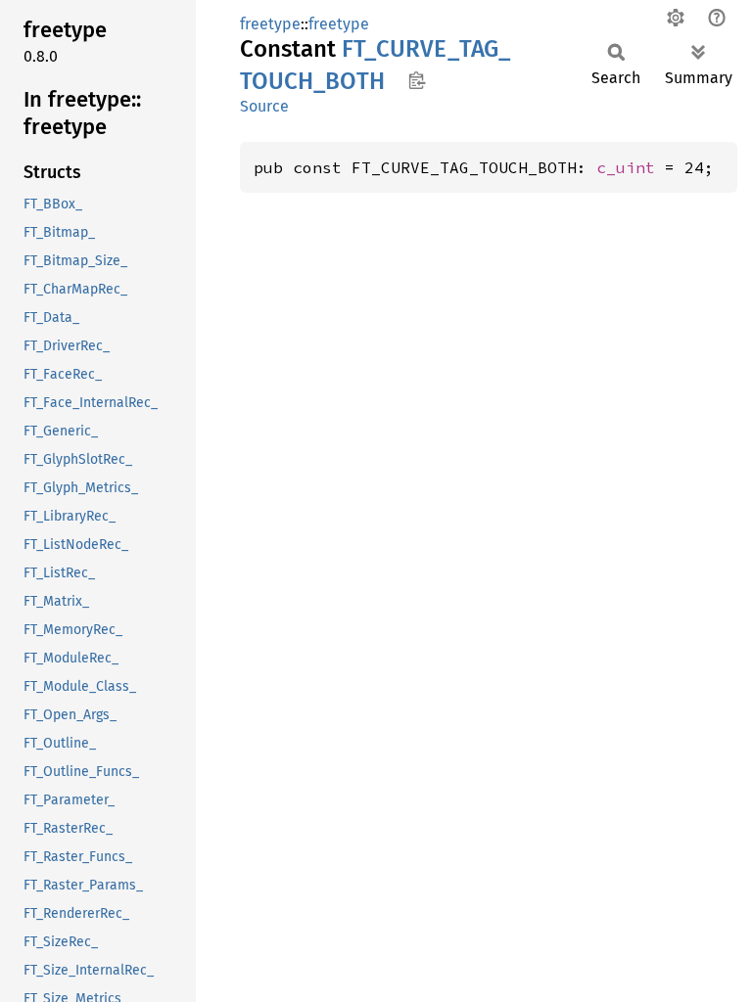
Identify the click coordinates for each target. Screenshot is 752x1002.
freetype (270, 24)
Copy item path (416, 80)
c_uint (625, 167)
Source (264, 106)
